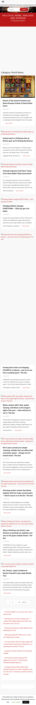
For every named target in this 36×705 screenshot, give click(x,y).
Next (23, 602)
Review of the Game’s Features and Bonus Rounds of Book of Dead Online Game (17, 103)
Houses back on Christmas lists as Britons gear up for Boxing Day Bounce (18, 139)
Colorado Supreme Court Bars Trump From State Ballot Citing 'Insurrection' (17, 172)
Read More (9, 123)
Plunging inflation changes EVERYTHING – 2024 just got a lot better (16, 208)
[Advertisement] (18, 49)
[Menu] (3, 1)
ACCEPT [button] (26, 702)
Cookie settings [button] (15, 702)
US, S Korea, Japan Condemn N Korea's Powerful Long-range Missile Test (17, 573)
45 (19, 602)
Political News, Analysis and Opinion (17, 17)
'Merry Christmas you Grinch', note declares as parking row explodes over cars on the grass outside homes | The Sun (18, 534)
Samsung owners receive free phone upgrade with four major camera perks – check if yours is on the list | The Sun (18, 493)
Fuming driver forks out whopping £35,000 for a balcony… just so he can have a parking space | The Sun (17, 370)
